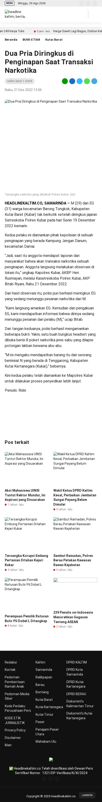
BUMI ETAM (31, 39)
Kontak (10, 670)
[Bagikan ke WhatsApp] (87, 81)
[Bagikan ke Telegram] (94, 81)
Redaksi (11, 662)
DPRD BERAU (76, 694)
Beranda (11, 39)
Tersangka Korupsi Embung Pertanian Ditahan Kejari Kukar (26, 560)
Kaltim (40, 662)
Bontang (42, 692)
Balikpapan (44, 677)
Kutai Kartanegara (49, 707)
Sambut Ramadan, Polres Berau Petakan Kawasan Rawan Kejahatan (73, 560)
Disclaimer (13, 738)
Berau (40, 685)
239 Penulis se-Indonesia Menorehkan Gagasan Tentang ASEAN (73, 617)
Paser (40, 722)
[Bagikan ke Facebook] (72, 81)
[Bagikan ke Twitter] (79, 81)
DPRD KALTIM (76, 662)
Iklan (8, 745)
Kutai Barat (54, 39)
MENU (9, 3)
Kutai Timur (44, 714)
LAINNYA (87, 795)
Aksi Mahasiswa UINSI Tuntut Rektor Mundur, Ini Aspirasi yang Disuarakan (25, 495)
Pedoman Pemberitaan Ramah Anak (15, 681)
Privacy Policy (15, 730)
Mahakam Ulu (46, 741)
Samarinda (44, 670)
